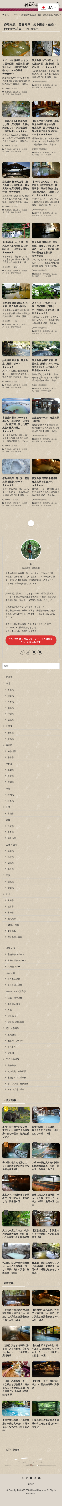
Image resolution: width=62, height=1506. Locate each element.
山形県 (11, 707)
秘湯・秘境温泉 (15, 997)
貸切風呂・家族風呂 (17, 1071)
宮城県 (11, 713)
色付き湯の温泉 (15, 985)
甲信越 (9, 763)
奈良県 (11, 832)
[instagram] (28, 652)
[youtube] (34, 652)
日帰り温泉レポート (17, 960)
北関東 (9, 726)
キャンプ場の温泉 (16, 1089)
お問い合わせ (12, 1449)
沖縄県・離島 (12, 924)
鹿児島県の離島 (15, 937)
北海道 (9, 676)
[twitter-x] (22, 652)
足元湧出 (12, 1034)
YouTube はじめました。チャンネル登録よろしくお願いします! (31, 640)
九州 (8, 894)
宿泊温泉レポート (16, 954)
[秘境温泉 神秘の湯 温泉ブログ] (30, 4)
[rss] (35, 1478)
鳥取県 (11, 850)
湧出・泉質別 (12, 1028)
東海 (8, 788)
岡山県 (11, 863)
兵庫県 (11, 826)
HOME (31, 1484)
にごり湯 (10, 972)
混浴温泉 (12, 1065)
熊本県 (11, 906)
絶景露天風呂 (14, 1003)
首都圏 (9, 744)
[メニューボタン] (4, 4)
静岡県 (11, 794)
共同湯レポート (15, 966)
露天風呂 (12, 1015)
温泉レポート (12, 947)
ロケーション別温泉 (16, 991)
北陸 (8, 807)
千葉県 (11, 757)
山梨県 (11, 770)
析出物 (11, 1052)
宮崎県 (11, 912)
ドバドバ (12, 1046)
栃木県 (11, 732)
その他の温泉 (12, 1059)
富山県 (11, 813)
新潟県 (11, 782)
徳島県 (11, 881)
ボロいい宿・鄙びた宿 (18, 1083)
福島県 (11, 720)
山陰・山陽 (11, 844)
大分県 (11, 900)
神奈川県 (12, 751)
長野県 (11, 776)
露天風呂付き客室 (16, 1021)
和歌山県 (12, 838)
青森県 (11, 689)
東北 (8, 683)
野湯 (10, 1010)
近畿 (8, 819)
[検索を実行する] (56, 666)
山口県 (11, 869)
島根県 (11, 856)
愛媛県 (11, 887)
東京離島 (12, 931)
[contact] (40, 652)
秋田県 (11, 695)
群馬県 (11, 738)
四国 (8, 875)
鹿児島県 (12, 918)
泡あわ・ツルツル (16, 1040)
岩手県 (11, 701)
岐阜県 (11, 800)
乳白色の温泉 (14, 979)
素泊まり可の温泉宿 (17, 1077)
